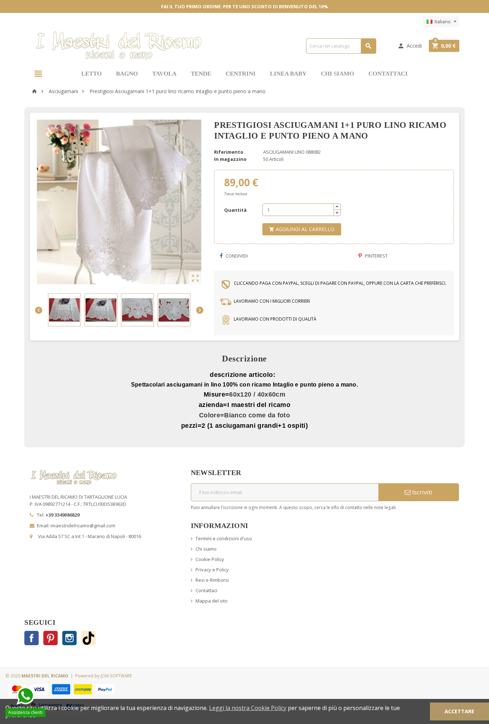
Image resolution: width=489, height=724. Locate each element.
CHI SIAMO (337, 73)
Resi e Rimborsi (212, 580)
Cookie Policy (209, 559)
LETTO (91, 73)
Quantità (235, 210)
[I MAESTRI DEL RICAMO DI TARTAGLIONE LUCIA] (119, 45)
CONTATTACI (388, 73)
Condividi (236, 256)
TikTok (88, 638)
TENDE (201, 73)
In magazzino (230, 159)
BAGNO (127, 73)
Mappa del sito (211, 601)
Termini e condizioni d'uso (223, 538)
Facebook (31, 638)
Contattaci (206, 590)
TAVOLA (164, 73)
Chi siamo (206, 549)
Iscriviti (421, 492)
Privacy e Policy (212, 569)
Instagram (69, 638)
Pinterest (376, 256)
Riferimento (228, 152)
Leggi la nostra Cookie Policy (247, 708)
